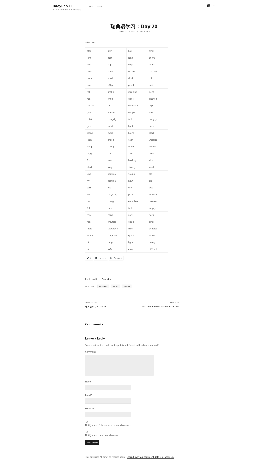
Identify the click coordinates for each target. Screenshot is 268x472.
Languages (103, 286)
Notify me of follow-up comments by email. (108, 425)
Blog (99, 6)
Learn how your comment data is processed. (150, 456)
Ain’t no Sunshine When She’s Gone (160, 306)
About (91, 6)
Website (89, 408)
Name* (89, 381)
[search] (214, 5)
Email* (88, 395)
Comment (90, 351)
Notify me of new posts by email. (102, 435)
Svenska (106, 279)
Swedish (127, 286)
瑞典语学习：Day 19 (95, 306)
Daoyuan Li (62, 5)
